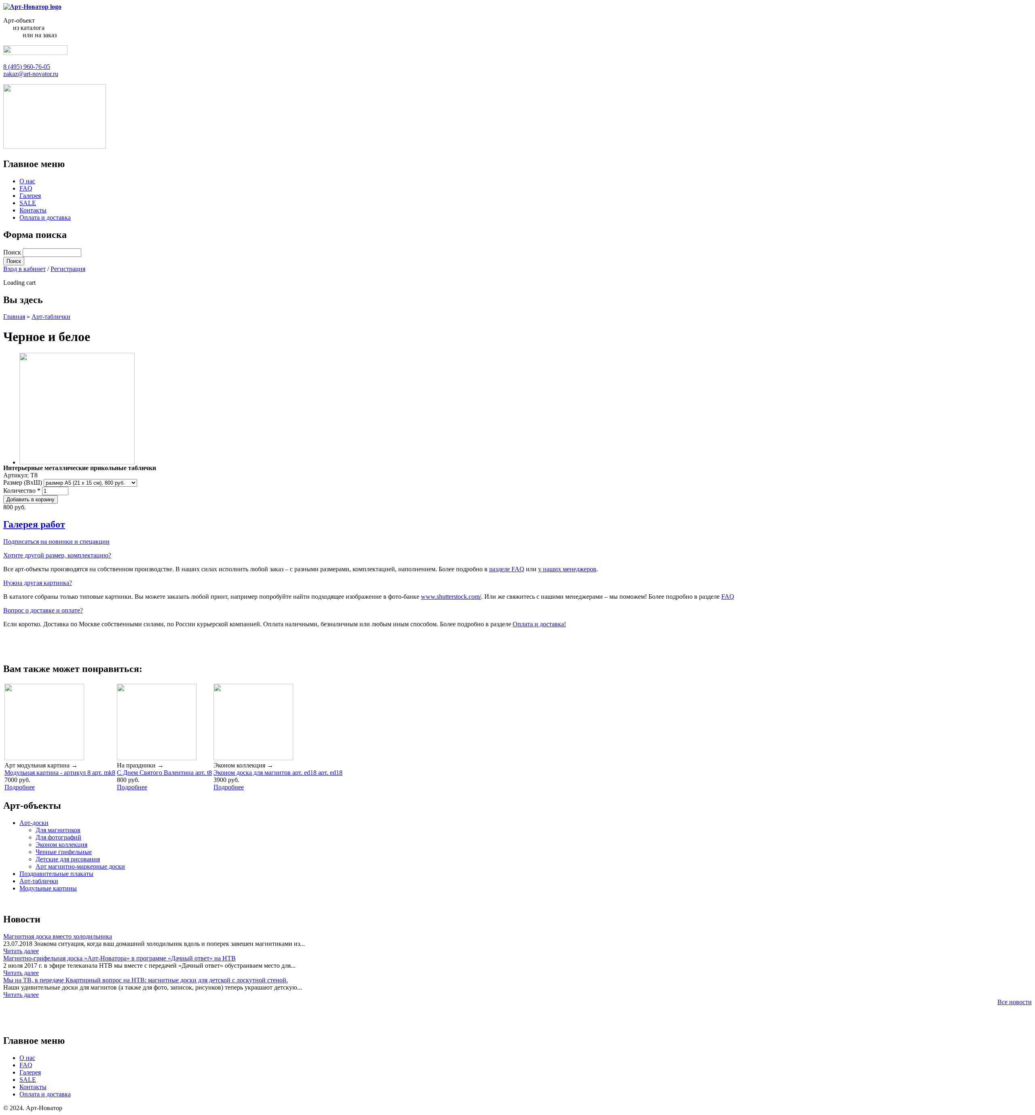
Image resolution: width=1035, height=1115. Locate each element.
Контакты (32, 210)
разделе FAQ (506, 569)
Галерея (30, 195)
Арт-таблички (51, 316)
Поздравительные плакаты (56, 873)
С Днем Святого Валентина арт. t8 (164, 772)
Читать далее (21, 951)
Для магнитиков (58, 830)
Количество (21, 490)
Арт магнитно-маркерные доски (80, 866)
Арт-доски (34, 822)
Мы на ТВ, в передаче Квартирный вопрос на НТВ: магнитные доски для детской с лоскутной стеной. (145, 980)
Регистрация (68, 268)
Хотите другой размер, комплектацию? (57, 555)
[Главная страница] (32, 6)
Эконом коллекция (61, 844)
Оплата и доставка (45, 217)
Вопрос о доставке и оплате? (43, 610)
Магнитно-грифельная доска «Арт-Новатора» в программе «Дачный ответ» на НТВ (119, 958)
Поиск (13, 252)
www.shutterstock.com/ (451, 596)
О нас (27, 181)
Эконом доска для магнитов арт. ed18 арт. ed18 (277, 772)
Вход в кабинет (24, 268)
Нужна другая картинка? (37, 582)
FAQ (25, 188)
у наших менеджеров (567, 569)
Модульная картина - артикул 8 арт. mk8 (59, 772)
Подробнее (19, 787)
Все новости (1014, 1001)
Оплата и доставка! (539, 624)
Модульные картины (48, 888)
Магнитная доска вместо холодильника (57, 936)
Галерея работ (34, 524)
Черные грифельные (64, 851)
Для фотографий (58, 837)
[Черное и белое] (77, 462)
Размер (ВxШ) (23, 482)
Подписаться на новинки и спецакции (56, 541)
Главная (14, 316)
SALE (27, 202)
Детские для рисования (68, 859)
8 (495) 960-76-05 (26, 66)
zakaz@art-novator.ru (30, 73)
